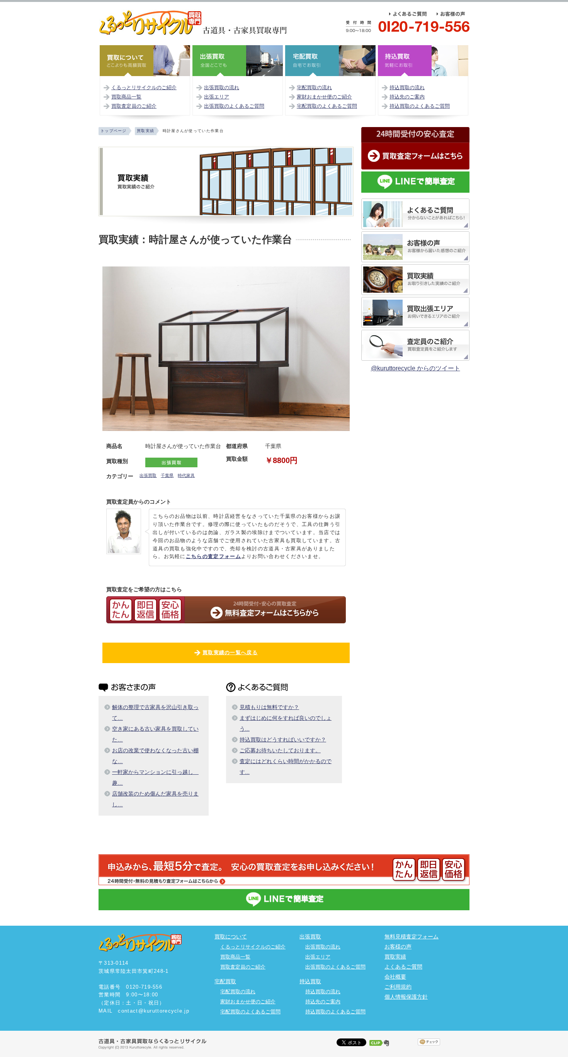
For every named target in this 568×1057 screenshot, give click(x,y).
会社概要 (395, 977)
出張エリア (216, 97)
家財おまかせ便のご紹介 (324, 97)
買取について (230, 936)
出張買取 (147, 475)
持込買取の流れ (407, 87)
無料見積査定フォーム (411, 936)
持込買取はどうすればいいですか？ (283, 739)
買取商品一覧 (126, 97)
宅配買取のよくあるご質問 (327, 106)
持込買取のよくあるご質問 (419, 106)
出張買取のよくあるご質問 (234, 106)
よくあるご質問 (403, 967)
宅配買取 (225, 981)
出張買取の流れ (221, 87)
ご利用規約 (398, 987)
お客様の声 (398, 946)
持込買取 (310, 981)
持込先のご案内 (407, 97)
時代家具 (186, 475)
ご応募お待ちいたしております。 (280, 750)
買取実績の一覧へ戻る (230, 652)
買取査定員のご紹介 (133, 106)
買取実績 (395, 957)
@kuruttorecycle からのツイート (415, 368)
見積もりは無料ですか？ (269, 707)
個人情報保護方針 (406, 997)
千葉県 (167, 475)
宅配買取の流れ (314, 87)
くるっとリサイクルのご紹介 (144, 87)
